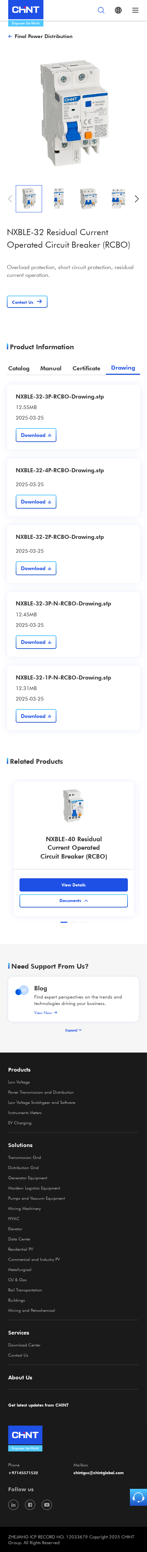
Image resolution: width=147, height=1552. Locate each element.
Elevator (15, 1228)
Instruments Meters (25, 1112)
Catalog (18, 368)
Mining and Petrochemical (31, 1310)
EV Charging (19, 1122)
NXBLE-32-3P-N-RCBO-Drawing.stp (63, 603)
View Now (43, 1012)
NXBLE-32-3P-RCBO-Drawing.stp (60, 396)
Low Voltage (19, 1081)
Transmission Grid (24, 1157)
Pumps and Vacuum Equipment (36, 1198)
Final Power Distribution (43, 36)
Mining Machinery (24, 1208)
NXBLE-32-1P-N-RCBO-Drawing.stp (63, 677)
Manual (51, 368)
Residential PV (20, 1249)
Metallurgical (19, 1269)
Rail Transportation (25, 1289)
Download (33, 434)
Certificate (86, 368)
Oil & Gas (17, 1279)
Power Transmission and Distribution (41, 1092)
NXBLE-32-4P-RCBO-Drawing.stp (60, 470)
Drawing (123, 368)
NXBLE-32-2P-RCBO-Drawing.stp (60, 536)
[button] (137, 198)
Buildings (16, 1300)
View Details (73, 884)
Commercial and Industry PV (34, 1259)
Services (18, 1332)
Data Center (19, 1238)
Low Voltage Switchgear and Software (41, 1102)
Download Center (24, 1344)
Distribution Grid (23, 1167)
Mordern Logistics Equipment (34, 1188)
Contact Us (18, 1355)
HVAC (13, 1218)
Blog (40, 988)
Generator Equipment (27, 1177)
